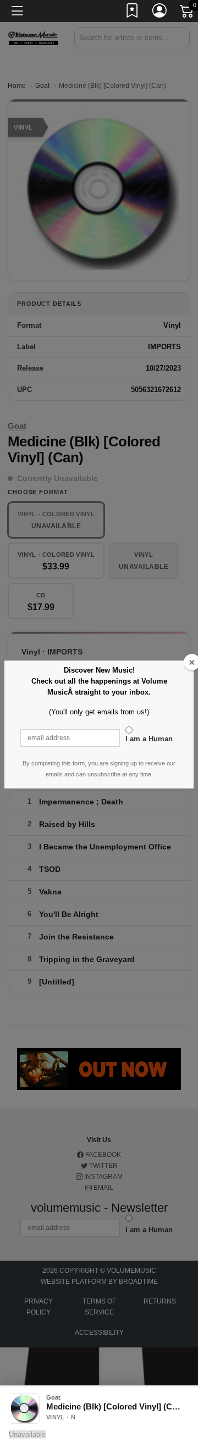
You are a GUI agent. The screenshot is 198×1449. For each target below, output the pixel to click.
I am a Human (149, 739)
